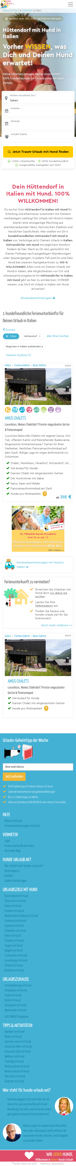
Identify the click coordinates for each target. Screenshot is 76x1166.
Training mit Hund (14, 1061)
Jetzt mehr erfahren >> (56, 625)
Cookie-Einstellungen (16, 880)
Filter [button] (13, 336)
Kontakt (9, 875)
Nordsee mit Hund (14, 970)
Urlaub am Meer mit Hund (18, 1046)
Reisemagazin (12, 871)
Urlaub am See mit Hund (17, 1051)
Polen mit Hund (13, 935)
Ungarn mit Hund (14, 945)
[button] (38, 98)
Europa (10, 329)
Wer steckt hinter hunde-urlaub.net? (24, 866)
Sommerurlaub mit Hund (18, 1041)
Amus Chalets (15, 418)
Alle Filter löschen (58, 336)
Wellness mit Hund (14, 1056)
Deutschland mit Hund (16, 896)
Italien (8, 365)
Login (7, 841)
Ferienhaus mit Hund (16, 990)
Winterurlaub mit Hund (17, 1071)
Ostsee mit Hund (14, 965)
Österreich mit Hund (15, 901)
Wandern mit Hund (14, 1031)
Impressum (45, 1163)
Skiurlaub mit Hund (15, 1076)
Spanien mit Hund (14, 925)
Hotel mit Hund (12, 1000)
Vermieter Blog (12, 851)
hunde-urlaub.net (22, 1163)
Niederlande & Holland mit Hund (21, 916)
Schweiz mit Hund (14, 940)
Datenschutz (58, 1163)
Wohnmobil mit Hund (15, 1010)
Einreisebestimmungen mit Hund (22, 826)
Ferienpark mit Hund (15, 1005)
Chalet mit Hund (13, 995)
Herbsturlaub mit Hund (17, 1066)
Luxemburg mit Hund (16, 960)
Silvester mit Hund (14, 1081)
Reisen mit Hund (13, 821)
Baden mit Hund (13, 1036)
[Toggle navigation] (70, 4)
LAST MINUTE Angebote (17, 1016)
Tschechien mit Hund (16, 955)
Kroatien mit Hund (14, 911)
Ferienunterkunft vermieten (19, 846)
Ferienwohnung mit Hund (18, 985)
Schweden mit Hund (15, 930)
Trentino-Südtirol (22, 365)
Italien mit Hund (13, 906)
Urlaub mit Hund (11, 10)
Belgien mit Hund (14, 950)
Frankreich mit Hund (15, 920)
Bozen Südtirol (39, 365)
